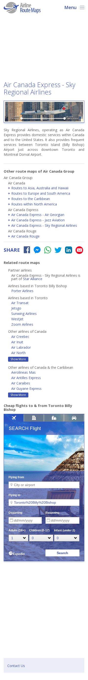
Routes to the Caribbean (30, 198)
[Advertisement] (44, 48)
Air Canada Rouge (25, 236)
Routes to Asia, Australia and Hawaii (39, 188)
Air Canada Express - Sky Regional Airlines (44, 225)
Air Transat (20, 302)
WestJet (17, 319)
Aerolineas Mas (23, 372)
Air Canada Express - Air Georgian (37, 214)
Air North (18, 352)
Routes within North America (34, 204)
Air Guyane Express (26, 388)
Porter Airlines (22, 290)
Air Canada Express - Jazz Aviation (38, 220)
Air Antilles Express (26, 377)
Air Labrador (21, 347)
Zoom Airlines (22, 324)
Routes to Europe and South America (40, 193)
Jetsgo (16, 308)
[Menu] (80, 7)
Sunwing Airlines (24, 313)
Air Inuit (17, 342)
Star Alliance (32, 278)
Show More (18, 359)
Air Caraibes (20, 383)
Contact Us (16, 665)
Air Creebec (20, 336)
